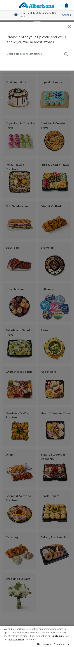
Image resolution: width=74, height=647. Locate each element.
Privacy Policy (16, 639)
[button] (66, 5)
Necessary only (44, 644)
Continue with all (62, 644)
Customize (58, 636)
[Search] (66, 54)
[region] (37, 636)
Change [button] (66, 14)
